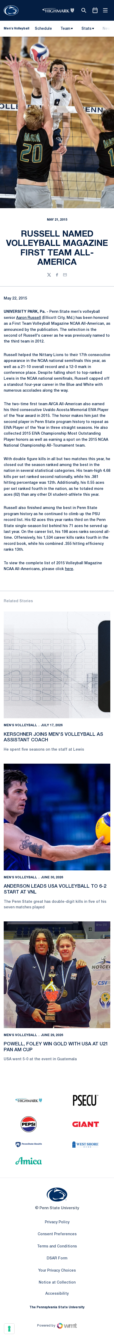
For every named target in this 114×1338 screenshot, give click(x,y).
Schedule (43, 29)
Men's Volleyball (20, 725)
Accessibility (57, 1294)
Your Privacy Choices (57, 1270)
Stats (86, 29)
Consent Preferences (57, 1234)
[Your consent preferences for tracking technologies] (9, 1329)
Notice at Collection (57, 1282)
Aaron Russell (28, 318)
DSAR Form (57, 1258)
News (108, 29)
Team (65, 29)
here (69, 569)
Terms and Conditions (57, 1246)
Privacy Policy (57, 1222)
